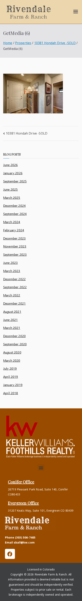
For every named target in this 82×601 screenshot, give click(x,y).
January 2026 (12, 173)
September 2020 (15, 344)
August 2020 (12, 352)
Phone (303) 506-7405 (20, 537)
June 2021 (10, 320)
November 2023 (14, 246)
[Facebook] (10, 554)
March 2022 (11, 295)
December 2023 (14, 238)
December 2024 (14, 205)
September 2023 (15, 254)
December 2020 (14, 336)
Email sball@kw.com (20, 542)
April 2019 (10, 376)
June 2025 (10, 189)
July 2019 (10, 368)
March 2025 (11, 197)
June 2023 (10, 262)
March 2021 (11, 328)
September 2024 (15, 214)
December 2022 (14, 279)
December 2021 (14, 303)
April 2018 (10, 393)
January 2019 (12, 385)
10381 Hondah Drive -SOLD (26, 133)
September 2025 (15, 181)
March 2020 (11, 360)
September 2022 (15, 287)
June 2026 (10, 165)
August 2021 (12, 311)
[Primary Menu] (75, 12)
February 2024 (13, 230)
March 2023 (11, 271)
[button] (41, 467)
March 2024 (11, 222)
